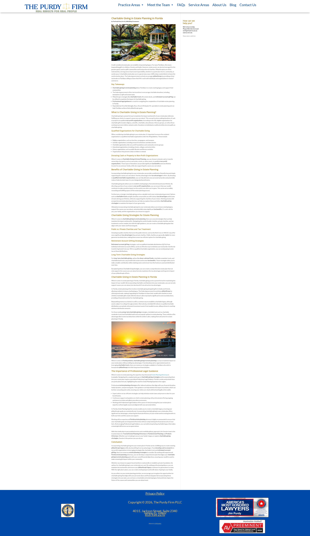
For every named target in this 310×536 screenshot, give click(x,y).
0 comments (136, 21)
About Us (219, 3)
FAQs (181, 3)
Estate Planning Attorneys (159, 375)
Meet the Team (158, 3)
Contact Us (248, 3)
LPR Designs (158, 523)
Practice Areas (129, 3)
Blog (233, 3)
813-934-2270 (155, 515)
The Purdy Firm (117, 21)
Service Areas (198, 3)
